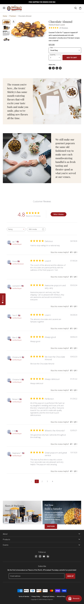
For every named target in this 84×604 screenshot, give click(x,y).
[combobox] (16, 229)
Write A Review (58, 214)
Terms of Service (24, 596)
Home (5, 16)
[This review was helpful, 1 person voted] (71, 444)
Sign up (70, 576)
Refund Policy (61, 596)
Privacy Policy (36, 596)
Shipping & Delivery (48, 596)
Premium (12, 16)
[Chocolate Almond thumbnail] (6, 22)
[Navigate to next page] (52, 481)
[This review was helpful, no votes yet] (71, 252)
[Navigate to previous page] (31, 481)
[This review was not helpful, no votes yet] (75, 252)
